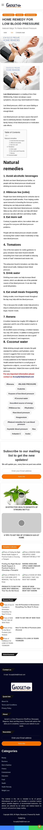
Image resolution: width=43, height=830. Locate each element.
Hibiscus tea (15, 408)
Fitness (4, 768)
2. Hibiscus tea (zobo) (15, 142)
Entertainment (6, 772)
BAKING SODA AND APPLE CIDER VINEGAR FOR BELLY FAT (31, 566)
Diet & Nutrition (8, 15)
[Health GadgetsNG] (14, 5)
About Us (5, 701)
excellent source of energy (22, 403)
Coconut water (22, 398)
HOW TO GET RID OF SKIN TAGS (28, 618)
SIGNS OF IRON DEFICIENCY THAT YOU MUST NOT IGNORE (31, 589)
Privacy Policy (6, 708)
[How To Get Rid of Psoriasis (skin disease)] (8, 631)
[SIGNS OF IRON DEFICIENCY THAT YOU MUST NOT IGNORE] (31, 579)
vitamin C (17, 434)
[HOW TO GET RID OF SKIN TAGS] (8, 621)
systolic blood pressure (18, 429)
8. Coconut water (12, 155)
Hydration (29, 408)
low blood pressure (22, 413)
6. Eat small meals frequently (16, 151)
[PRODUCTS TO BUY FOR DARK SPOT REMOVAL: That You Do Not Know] (11, 579)
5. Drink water (13, 149)
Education (5, 776)
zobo (28, 434)
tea (34, 429)
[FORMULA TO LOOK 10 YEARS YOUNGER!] (8, 642)
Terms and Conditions (9, 705)
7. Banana (12, 153)
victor (5, 32)
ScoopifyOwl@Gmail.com (23, 377)
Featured (19, 15)
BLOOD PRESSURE (27, 384)
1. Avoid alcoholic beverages (16, 140)
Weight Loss (6, 790)
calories (21, 389)
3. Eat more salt (13, 144)
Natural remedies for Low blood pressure (22, 423)
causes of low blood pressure (21, 394)
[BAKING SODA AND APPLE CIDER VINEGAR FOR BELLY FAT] (31, 556)
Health (4, 783)
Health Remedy (30, 15)
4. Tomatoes (10, 147)
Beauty (4, 758)
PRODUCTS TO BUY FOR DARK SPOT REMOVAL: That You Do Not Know (11, 589)
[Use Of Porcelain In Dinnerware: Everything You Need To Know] (8, 609)
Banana (10, 384)
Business (5, 761)
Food (3, 779)
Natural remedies (11, 138)
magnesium (22, 417)
